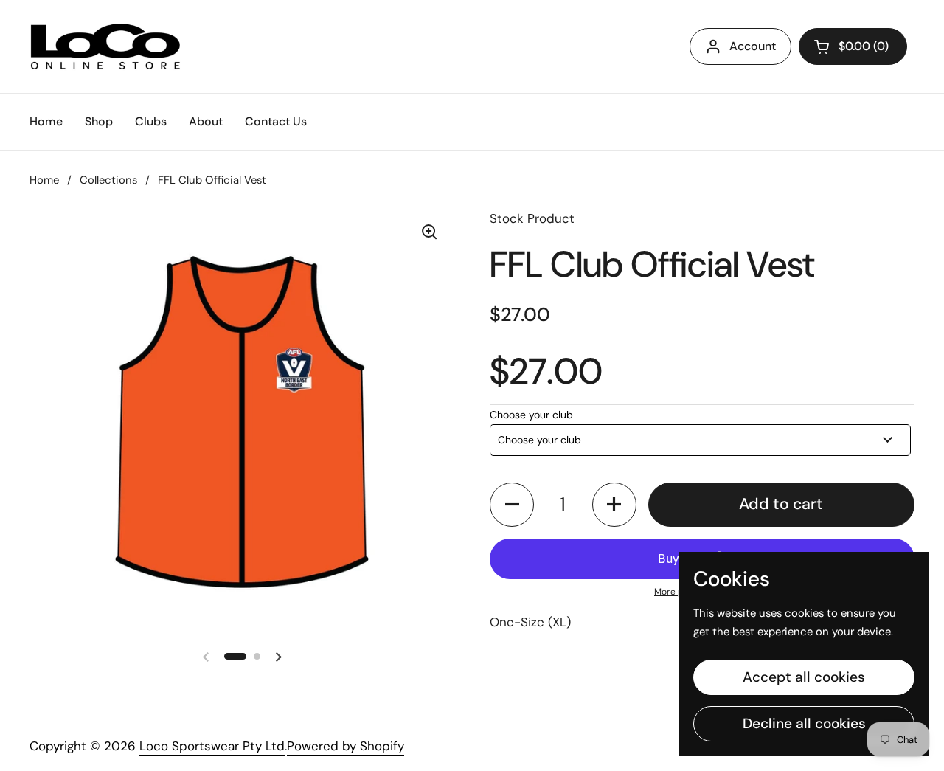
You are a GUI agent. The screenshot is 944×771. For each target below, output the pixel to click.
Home (44, 180)
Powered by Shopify (345, 746)
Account (752, 46)
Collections (108, 180)
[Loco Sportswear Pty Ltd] (105, 46)
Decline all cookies (804, 723)
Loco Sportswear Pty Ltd (212, 746)
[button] (512, 505)
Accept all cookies (804, 677)
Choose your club (531, 414)
